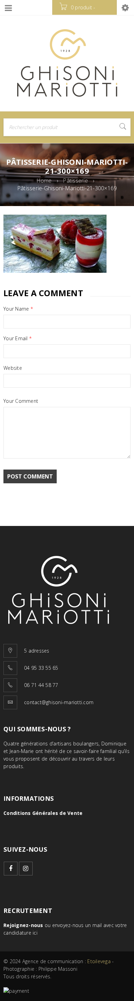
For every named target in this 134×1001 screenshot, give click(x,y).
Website (12, 368)
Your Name (18, 309)
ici (35, 932)
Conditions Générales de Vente (42, 813)
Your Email (17, 338)
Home (44, 180)
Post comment (30, 476)
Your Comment (20, 401)
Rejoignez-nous (23, 925)
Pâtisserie (75, 180)
